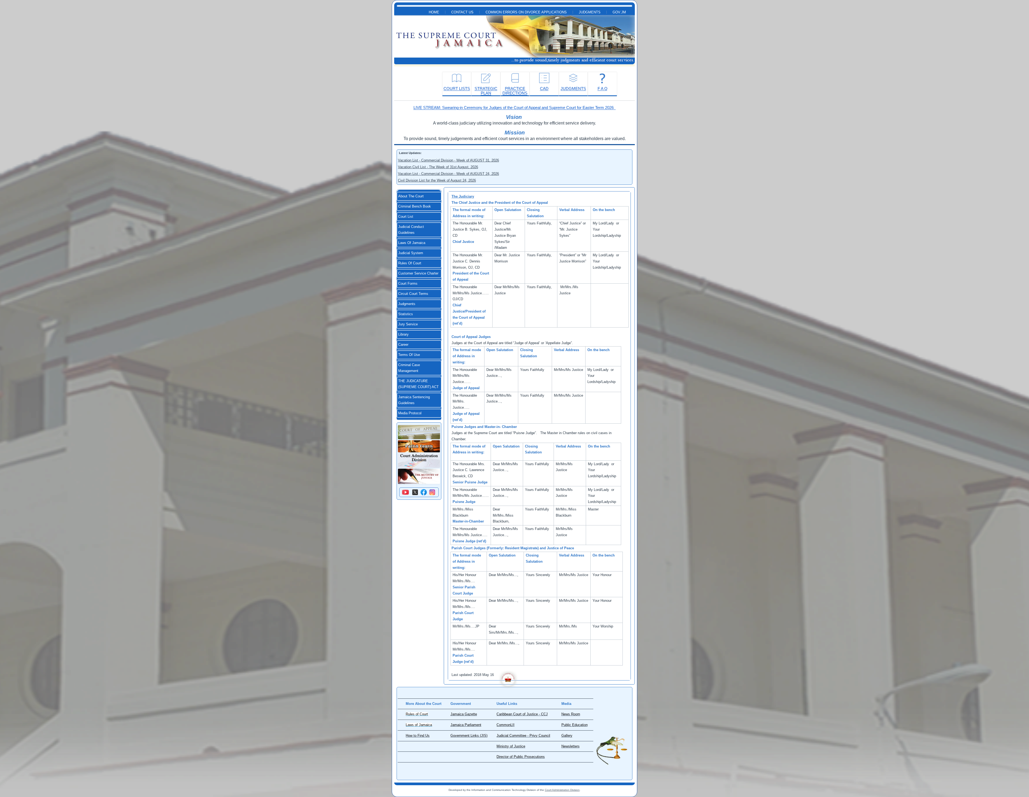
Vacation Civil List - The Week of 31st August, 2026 (438, 167)
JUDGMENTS (573, 88)
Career (403, 345)
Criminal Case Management (409, 368)
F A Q (602, 88)
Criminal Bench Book (414, 206)
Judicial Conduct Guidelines (411, 230)
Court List (405, 217)
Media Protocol (410, 413)
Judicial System (410, 253)
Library (403, 334)
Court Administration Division (562, 789)
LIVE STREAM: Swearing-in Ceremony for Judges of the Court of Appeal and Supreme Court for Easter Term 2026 (514, 107)
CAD (544, 88)
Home (434, 12)
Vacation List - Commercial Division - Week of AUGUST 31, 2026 (448, 160)
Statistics (405, 314)
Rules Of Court (409, 263)
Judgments (590, 12)
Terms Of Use (409, 355)
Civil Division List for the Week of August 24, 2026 (437, 180)
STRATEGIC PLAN (486, 90)
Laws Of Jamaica (411, 243)
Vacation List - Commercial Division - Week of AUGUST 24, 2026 (448, 174)
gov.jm (619, 12)
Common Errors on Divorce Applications (526, 12)
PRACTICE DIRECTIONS (514, 90)
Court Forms (407, 283)
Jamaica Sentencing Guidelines (414, 400)
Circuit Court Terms (413, 294)
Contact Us (462, 12)
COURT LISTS (456, 88)
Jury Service (408, 324)
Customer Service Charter (418, 273)
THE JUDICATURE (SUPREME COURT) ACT (418, 384)
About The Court (411, 196)
